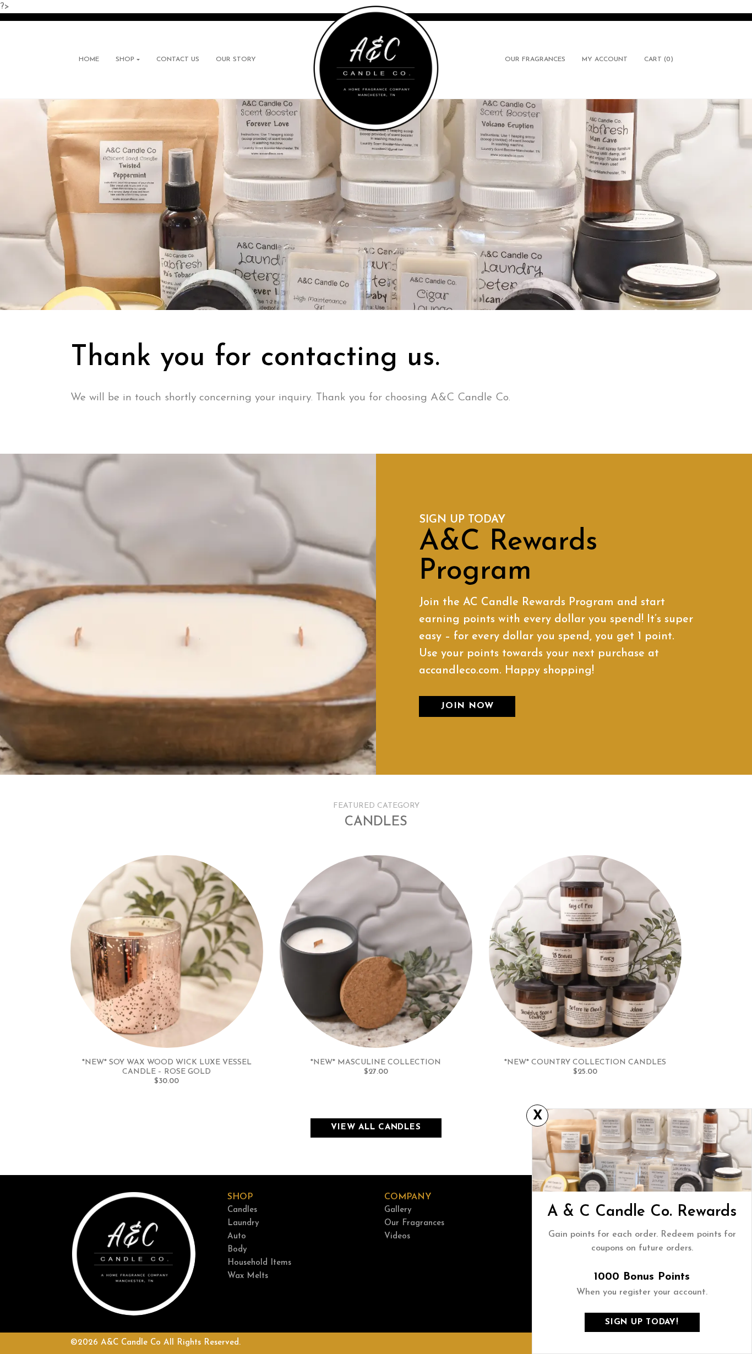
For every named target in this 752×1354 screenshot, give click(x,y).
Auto (236, 1236)
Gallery (398, 1210)
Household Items (259, 1263)
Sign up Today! (642, 1322)
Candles (242, 1210)
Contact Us (177, 59)
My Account (605, 59)
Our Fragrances (535, 59)
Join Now (467, 706)
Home (89, 59)
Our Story (236, 59)
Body (237, 1250)
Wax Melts (247, 1276)
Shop (125, 59)
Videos (397, 1236)
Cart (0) (663, 62)
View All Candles (376, 1127)
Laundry (243, 1223)
